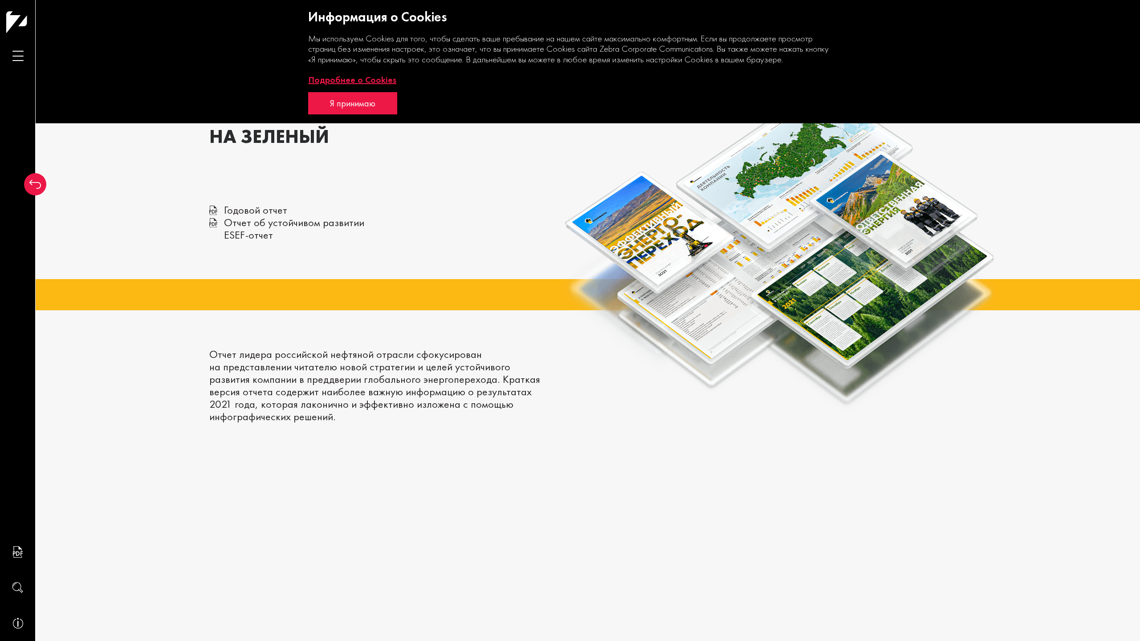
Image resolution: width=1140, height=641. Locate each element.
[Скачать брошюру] (18, 552)
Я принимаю (352, 103)
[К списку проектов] (35, 184)
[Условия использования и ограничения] (18, 623)
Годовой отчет (255, 210)
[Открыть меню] (18, 56)
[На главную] (34, 22)
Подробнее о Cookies (352, 79)
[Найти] (18, 587)
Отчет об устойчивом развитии (294, 222)
